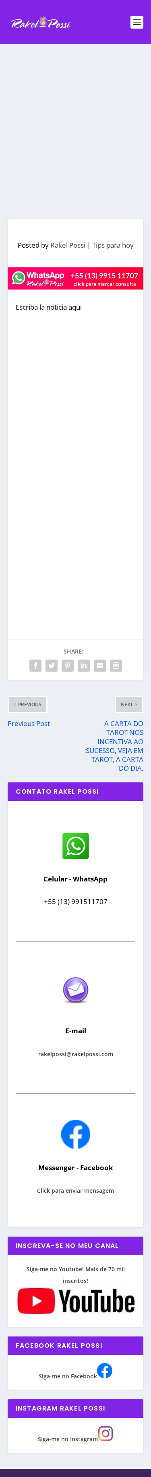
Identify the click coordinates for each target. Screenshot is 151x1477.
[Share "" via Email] (100, 666)
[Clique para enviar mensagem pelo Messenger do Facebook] (75, 1146)
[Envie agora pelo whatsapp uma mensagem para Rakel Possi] (75, 858)
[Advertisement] (75, 123)
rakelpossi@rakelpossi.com (75, 1054)
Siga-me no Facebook (68, 1376)
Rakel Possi (67, 245)
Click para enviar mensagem (75, 1190)
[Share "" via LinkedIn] (84, 666)
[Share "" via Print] (116, 666)
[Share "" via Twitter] (51, 666)
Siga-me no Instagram (68, 1439)
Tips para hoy (113, 245)
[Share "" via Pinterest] (68, 666)
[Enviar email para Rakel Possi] (76, 1010)
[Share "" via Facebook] (35, 666)
